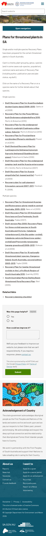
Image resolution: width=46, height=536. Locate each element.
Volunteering (28, 490)
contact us (26, 354)
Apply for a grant (29, 469)
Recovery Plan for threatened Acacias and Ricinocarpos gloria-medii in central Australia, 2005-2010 (24, 205)
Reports (6, 469)
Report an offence (30, 487)
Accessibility (27, 502)
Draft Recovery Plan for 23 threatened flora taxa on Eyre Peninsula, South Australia (23, 216)
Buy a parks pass (29, 483)
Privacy (16, 502)
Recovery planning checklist (18, 297)
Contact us (7, 479)
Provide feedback (9, 483)
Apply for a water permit (32, 472)
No (12, 321)
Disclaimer (6, 502)
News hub (6, 472)
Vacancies (6, 476)
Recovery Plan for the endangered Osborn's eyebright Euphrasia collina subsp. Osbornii (22, 128)
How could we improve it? (18, 327)
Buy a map (27, 479)
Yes (12, 316)
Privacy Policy (20, 364)
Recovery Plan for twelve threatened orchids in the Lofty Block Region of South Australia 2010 (22, 270)
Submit (18, 372)
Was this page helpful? (17, 311)
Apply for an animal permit (33, 476)
